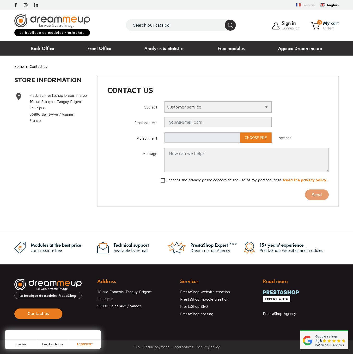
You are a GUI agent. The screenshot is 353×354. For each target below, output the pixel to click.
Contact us (38, 313)
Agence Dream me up (300, 48)
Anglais (333, 5)
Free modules (231, 48)
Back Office (42, 48)
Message (150, 153)
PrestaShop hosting (196, 314)
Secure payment (157, 347)
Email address (145, 122)
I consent (85, 344)
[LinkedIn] (36, 5)
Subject (150, 107)
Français (308, 5)
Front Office (99, 48)
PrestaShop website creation (205, 292)
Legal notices (183, 347)
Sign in (289, 23)
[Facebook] (15, 5)
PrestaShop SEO (194, 306)
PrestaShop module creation (204, 299)
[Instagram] (26, 5)
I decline (20, 344)
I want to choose (52, 344)
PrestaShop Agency (279, 313)
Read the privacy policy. (305, 180)
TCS (137, 347)
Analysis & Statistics (164, 48)
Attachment (147, 138)
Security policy (208, 347)
